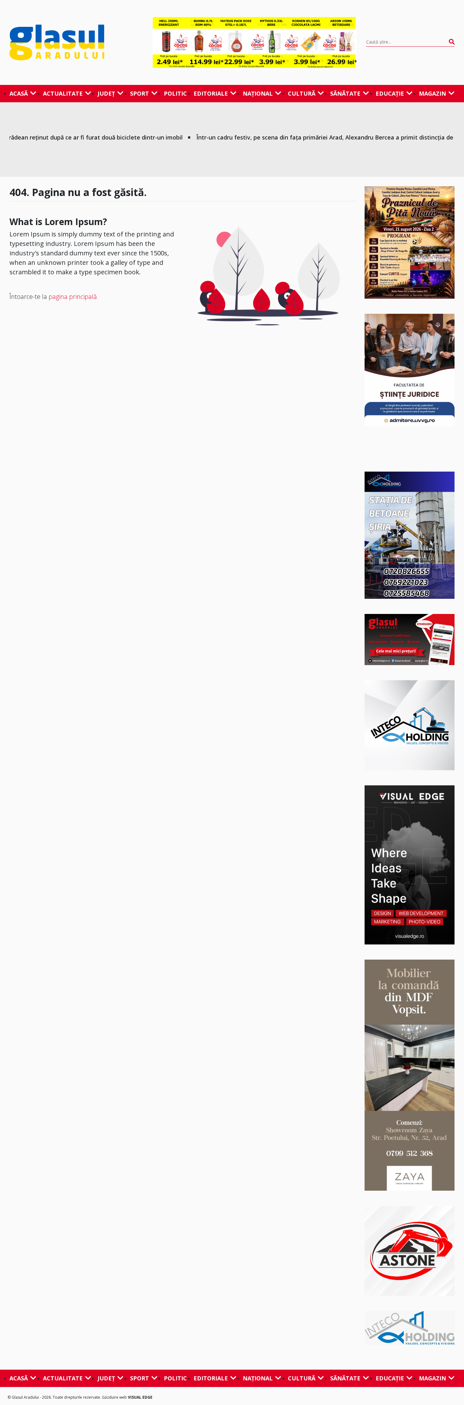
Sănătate (345, 93)
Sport (139, 93)
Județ (106, 93)
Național (258, 93)
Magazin (432, 93)
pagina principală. (73, 296)
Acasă (18, 93)
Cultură (301, 93)
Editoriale (210, 93)
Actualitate (63, 93)
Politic (175, 93)
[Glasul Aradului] (76, 42)
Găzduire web (115, 1397)
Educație (390, 93)
